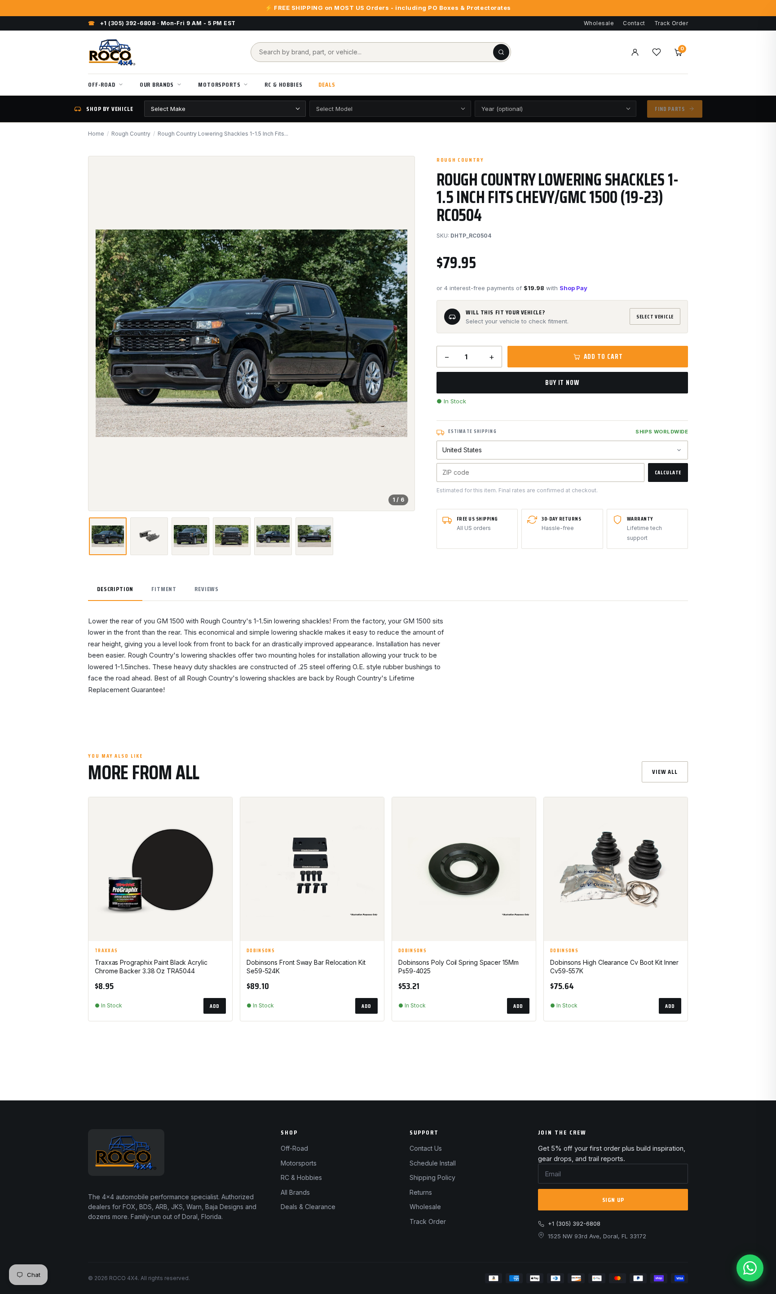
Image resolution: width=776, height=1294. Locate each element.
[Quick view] (221, 834)
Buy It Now (562, 382)
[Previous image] (103, 333)
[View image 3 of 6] (190, 536)
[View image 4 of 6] (232, 536)
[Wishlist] (656, 52)
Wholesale (599, 23)
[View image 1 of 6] (108, 536)
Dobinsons (261, 950)
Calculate (668, 472)
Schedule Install (433, 1163)
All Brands (295, 1192)
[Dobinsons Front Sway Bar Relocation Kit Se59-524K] (312, 869)
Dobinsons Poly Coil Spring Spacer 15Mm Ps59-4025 (458, 966)
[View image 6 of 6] (314, 536)
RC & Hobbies (283, 84)
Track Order (671, 23)
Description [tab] (115, 589)
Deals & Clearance (308, 1206)
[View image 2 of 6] (149, 536)
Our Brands (157, 84)
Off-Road (101, 84)
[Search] (501, 52)
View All (665, 772)
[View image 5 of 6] (273, 536)
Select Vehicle (655, 316)
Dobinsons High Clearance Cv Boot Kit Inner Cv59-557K (614, 966)
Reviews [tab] (206, 589)
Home (96, 133)
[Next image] (400, 333)
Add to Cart (603, 356)
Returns (421, 1192)
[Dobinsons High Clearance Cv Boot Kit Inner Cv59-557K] (616, 869)
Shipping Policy (432, 1177)
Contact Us (426, 1148)
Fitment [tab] (163, 589)
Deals (326, 84)
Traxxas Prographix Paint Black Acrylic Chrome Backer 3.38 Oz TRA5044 (151, 966)
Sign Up (613, 1200)
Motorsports (219, 84)
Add (215, 1006)
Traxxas (106, 950)
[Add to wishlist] (221, 811)
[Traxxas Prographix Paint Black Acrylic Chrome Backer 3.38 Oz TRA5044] (160, 869)
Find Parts (670, 109)
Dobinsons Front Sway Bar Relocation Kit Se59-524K (306, 966)
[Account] (635, 52)
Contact (634, 23)
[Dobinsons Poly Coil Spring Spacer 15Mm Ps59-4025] (464, 869)
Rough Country (130, 133)
